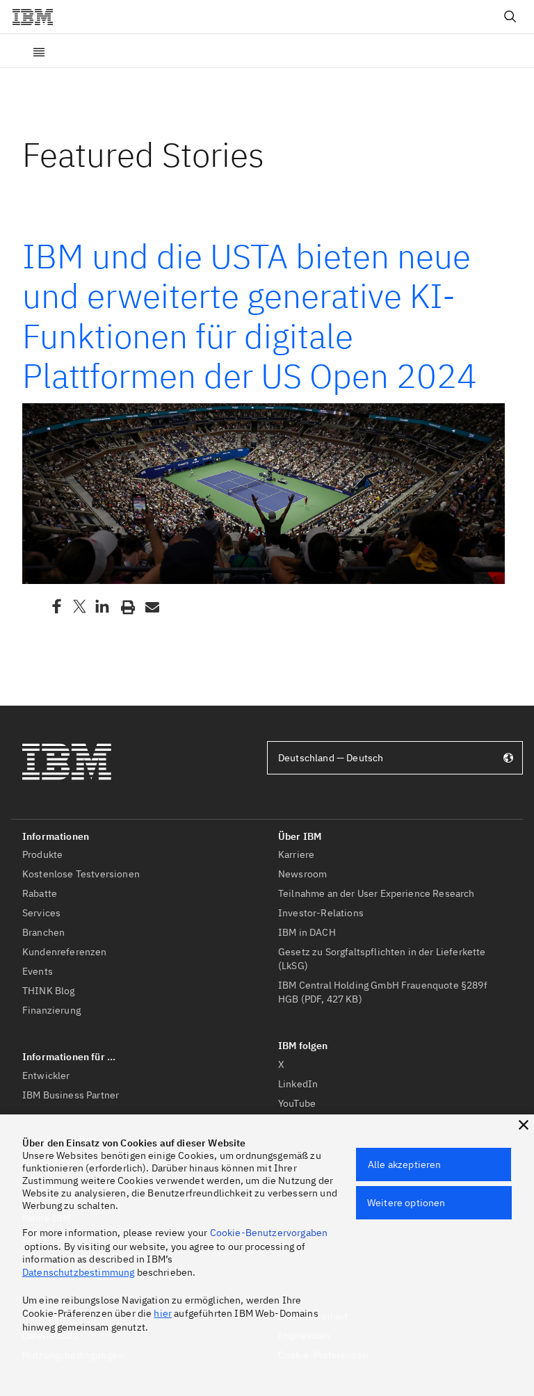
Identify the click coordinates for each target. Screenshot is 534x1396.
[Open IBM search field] (510, 16)
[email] (150, 606)
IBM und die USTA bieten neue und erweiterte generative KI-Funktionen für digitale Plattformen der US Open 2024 (249, 316)
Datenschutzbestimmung (78, 1272)
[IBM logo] (38, 16)
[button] (523, 1125)
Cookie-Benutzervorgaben (269, 1232)
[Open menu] (39, 50)
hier (163, 1313)
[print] (126, 606)
